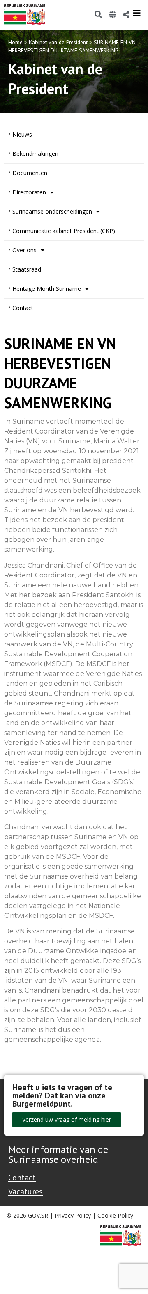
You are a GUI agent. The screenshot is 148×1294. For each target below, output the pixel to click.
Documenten (29, 173)
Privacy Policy (73, 1215)
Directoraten (29, 192)
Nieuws (22, 134)
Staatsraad (26, 269)
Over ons (24, 250)
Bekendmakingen (35, 153)
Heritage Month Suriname (46, 288)
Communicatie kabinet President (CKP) (63, 231)
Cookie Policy (115, 1215)
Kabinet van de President (58, 42)
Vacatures (25, 1191)
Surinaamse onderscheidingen (52, 211)
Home (15, 42)
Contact (22, 308)
